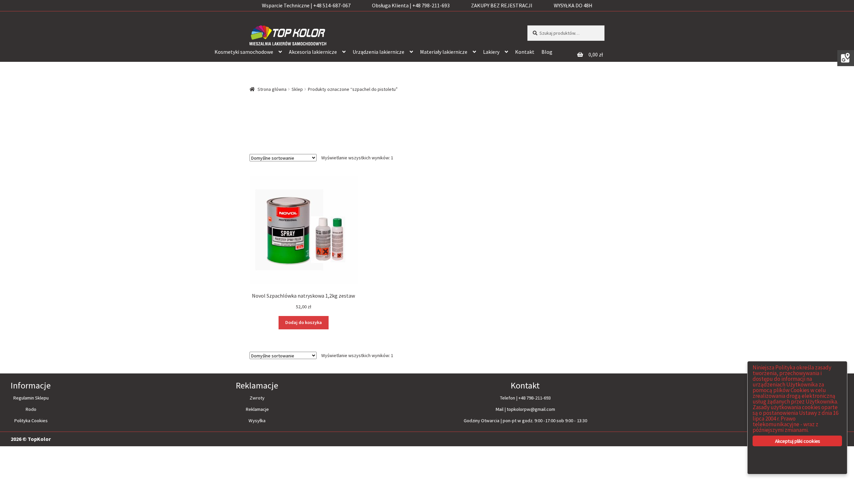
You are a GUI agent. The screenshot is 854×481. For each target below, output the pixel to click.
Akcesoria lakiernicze (313, 51)
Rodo (30, 409)
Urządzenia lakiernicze (378, 51)
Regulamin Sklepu (31, 398)
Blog (546, 51)
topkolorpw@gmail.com (531, 409)
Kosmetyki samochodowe (244, 51)
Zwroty (257, 398)
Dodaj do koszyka (303, 322)
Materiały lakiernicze (443, 51)
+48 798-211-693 (534, 398)
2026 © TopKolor (31, 439)
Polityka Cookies (31, 421)
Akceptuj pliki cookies (797, 441)
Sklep (297, 89)
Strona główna (272, 89)
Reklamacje (257, 409)
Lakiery (491, 51)
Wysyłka (257, 421)
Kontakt (524, 51)
